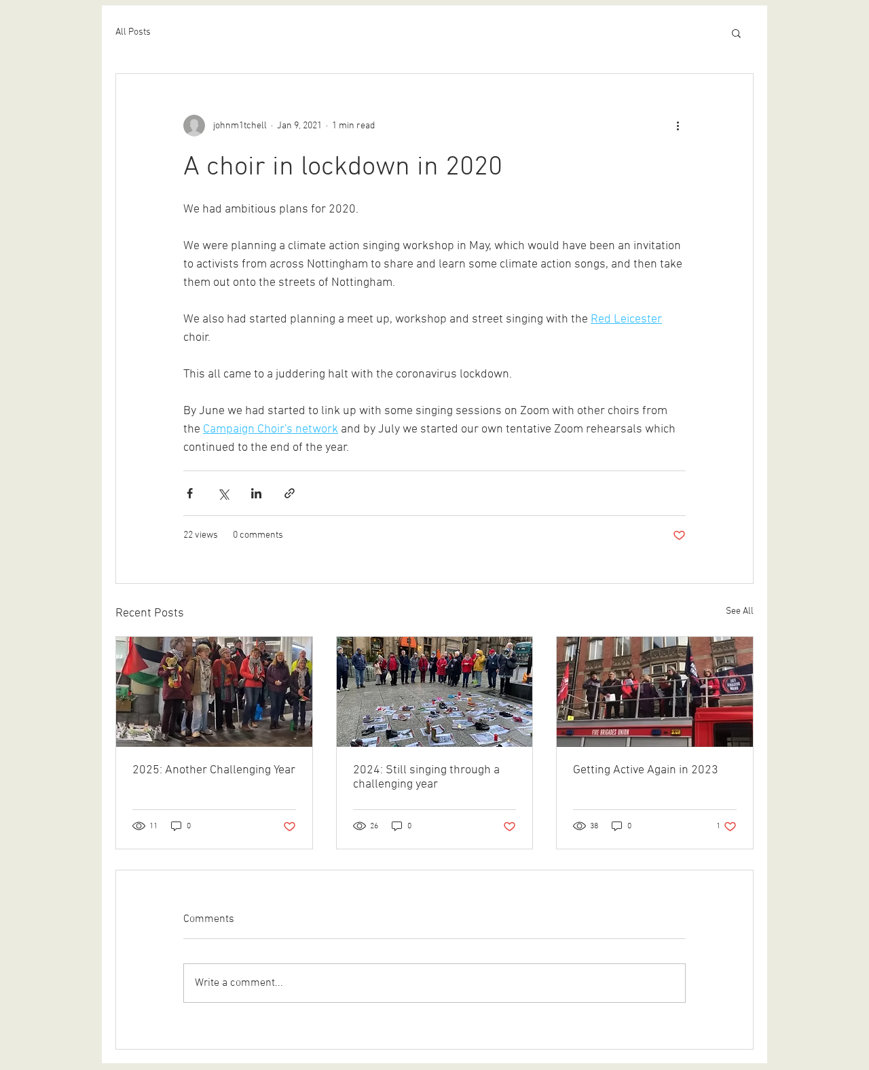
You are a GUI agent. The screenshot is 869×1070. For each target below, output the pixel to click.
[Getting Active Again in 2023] (655, 692)
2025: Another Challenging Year (213, 770)
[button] (736, 32)
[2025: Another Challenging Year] (214, 692)
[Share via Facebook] (189, 493)
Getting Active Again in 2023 (645, 770)
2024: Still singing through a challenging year (426, 777)
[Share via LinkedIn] (256, 493)
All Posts (133, 32)
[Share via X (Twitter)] (223, 493)
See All (740, 611)
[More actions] (677, 125)
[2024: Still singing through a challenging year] (435, 692)
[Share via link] (289, 493)
